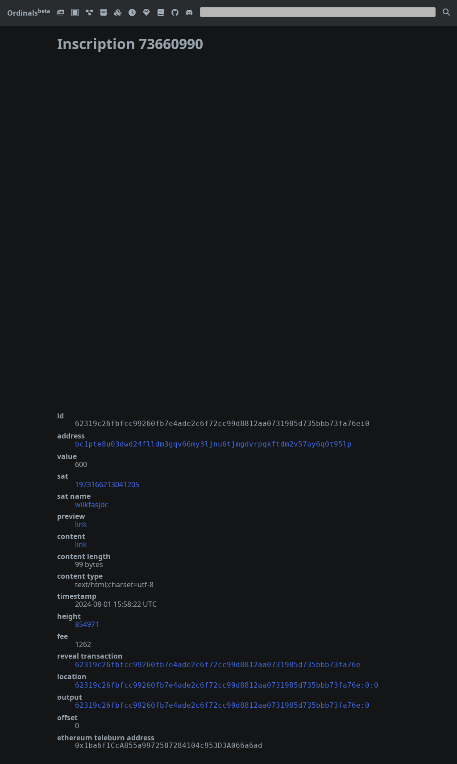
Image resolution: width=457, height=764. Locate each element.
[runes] (75, 13)
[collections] (89, 13)
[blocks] (117, 13)
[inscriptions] (60, 13)
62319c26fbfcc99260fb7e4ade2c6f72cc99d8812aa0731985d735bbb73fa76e (218, 664)
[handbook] (160, 13)
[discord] (189, 13)
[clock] (132, 13)
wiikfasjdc (91, 504)
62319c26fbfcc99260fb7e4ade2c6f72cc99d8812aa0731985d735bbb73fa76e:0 (222, 705)
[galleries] (103, 13)
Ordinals (28, 13)
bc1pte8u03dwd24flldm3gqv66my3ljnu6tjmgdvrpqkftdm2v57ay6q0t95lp (213, 444)
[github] (175, 13)
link (81, 524)
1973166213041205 (107, 484)
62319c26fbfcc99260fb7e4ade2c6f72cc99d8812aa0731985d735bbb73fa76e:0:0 (226, 685)
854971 (87, 624)
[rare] (146, 13)
